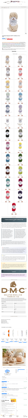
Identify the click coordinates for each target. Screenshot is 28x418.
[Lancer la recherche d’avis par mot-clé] (26, 379)
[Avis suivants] (17, 410)
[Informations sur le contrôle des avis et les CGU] (10, 373)
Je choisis (4, 414)
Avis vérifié (25, 381)
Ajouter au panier (9, 343)
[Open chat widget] (26, 416)
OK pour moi (12, 414)
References (2, 298)
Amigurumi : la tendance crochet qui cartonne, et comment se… (12, 367)
